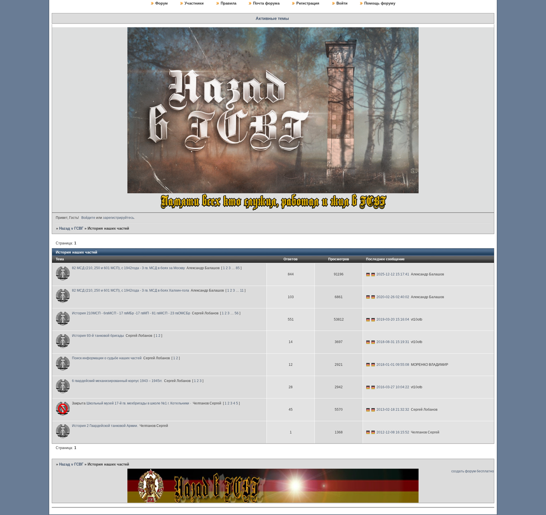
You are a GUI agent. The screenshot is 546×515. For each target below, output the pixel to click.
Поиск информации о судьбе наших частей (107, 358)
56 (237, 313)
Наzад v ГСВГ (71, 228)
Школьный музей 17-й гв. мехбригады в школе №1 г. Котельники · (138, 403)
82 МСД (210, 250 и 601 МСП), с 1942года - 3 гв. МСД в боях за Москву (128, 268)
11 (242, 290)
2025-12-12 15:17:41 (393, 274)
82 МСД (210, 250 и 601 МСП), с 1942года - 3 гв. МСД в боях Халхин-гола (130, 290)
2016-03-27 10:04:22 (393, 387)
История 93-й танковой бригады (98, 336)
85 (238, 268)
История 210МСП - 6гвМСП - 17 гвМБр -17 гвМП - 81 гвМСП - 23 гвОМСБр (131, 313)
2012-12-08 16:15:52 (393, 432)
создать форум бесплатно (472, 471)
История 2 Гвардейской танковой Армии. (105, 426)
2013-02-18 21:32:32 (393, 410)
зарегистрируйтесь (118, 218)
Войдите (88, 218)
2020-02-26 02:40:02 (393, 297)
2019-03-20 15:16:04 (393, 319)
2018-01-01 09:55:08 (393, 365)
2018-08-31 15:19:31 (393, 342)
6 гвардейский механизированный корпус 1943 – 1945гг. (117, 381)
